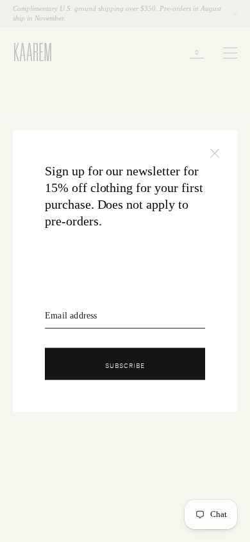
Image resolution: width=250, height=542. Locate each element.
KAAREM (27, 60)
